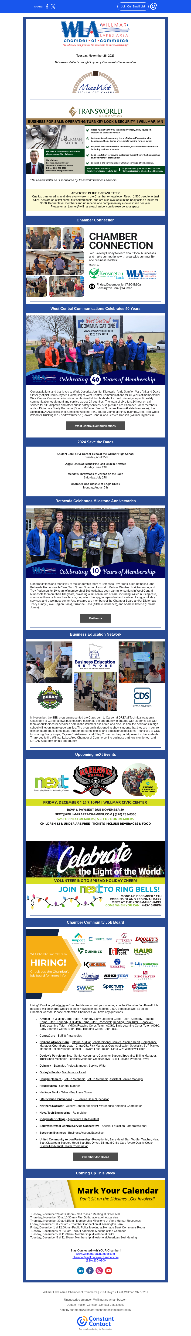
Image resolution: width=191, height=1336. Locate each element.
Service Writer (97, 1065)
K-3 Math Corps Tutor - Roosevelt (90, 1022)
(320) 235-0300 (96, 1260)
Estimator (59, 1065)
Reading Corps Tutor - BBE (100, 1029)
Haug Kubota (48, 1086)
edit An (100, 1059)
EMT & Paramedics (70, 1035)
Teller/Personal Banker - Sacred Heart (116, 1042)
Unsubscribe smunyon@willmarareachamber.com (95, 1299)
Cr (94, 1059)
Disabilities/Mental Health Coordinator (64, 1146)
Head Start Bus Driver (85, 1142)
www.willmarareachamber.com (95, 1253)
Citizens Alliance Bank (54, 1042)
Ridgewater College (52, 1119)
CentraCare (47, 1035)
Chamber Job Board (95, 1157)
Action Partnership (77, 1139)
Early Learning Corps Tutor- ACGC (137, 1025)
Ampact (45, 1019)
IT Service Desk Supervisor (92, 1099)
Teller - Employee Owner (76, 1092)
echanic (62, 1059)
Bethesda (95, 618)
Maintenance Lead (74, 1072)
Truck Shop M (48, 1059)
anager (102, 1045)
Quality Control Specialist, (82, 1106)
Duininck (45, 1065)
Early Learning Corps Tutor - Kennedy (118, 1019)
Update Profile (76, 1304)
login (61, 1005)
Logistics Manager (80, 1059)
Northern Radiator (52, 1106)
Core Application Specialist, (125, 1045)
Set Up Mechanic (74, 1079)
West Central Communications (95, 426)
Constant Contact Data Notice (105, 1304)
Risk (92, 1045)
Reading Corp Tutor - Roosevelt (133, 1022)
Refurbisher (80, 1112)
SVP (146, 1045)
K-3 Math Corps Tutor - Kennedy (72, 1019)
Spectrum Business (53, 1132)
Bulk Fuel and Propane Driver (130, 1059)
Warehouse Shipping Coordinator (120, 1106)
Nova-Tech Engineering (55, 1112)
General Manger (69, 1086)
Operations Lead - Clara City (70, 1045)
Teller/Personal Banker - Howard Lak (75, 1049)
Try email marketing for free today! (96, 1329)
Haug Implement (51, 1079)
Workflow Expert (135, 1049)
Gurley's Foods (50, 1072)
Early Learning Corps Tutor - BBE (61, 1029)
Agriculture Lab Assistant (83, 1119)
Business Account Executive (86, 1132)
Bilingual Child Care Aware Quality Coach (127, 1142)
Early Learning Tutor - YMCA (58, 1025)
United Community (52, 1139)
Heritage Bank (49, 1092)
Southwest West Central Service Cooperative (69, 1126)
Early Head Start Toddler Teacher (130, 1139)
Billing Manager (146, 1055)
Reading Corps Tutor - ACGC (95, 1025)
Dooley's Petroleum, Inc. (56, 1055)
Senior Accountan (85, 1055)
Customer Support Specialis (116, 1055)
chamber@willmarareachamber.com (96, 1257)
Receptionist (100, 1139)
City (121, 1049)
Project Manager (77, 1065)
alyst (107, 1059)
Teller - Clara (110, 1049)
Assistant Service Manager (126, 1079)
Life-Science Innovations (56, 1099)
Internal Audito (81, 1042)
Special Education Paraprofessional (124, 1126)
